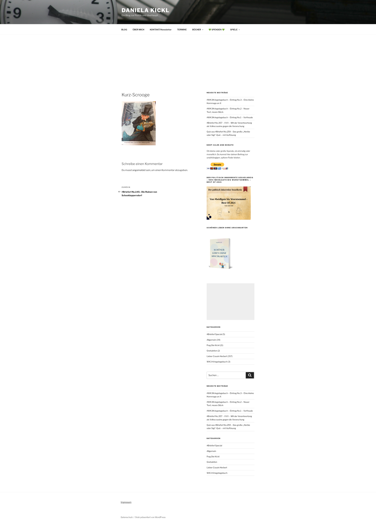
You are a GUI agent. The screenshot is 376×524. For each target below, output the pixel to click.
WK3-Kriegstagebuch (217, 361)
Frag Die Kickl (213, 345)
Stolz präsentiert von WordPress (150, 517)
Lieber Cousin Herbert (217, 356)
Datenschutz (127, 517)
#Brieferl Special (214, 334)
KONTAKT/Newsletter (161, 29)
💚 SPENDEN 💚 (217, 29)
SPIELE (233, 29)
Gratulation (212, 350)
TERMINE (182, 29)
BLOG (124, 29)
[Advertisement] (188, 56)
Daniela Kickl (145, 10)
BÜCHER (196, 29)
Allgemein (211, 340)
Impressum (126, 502)
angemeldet (139, 170)
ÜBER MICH (138, 29)
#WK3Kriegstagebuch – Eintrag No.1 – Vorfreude (230, 117)
